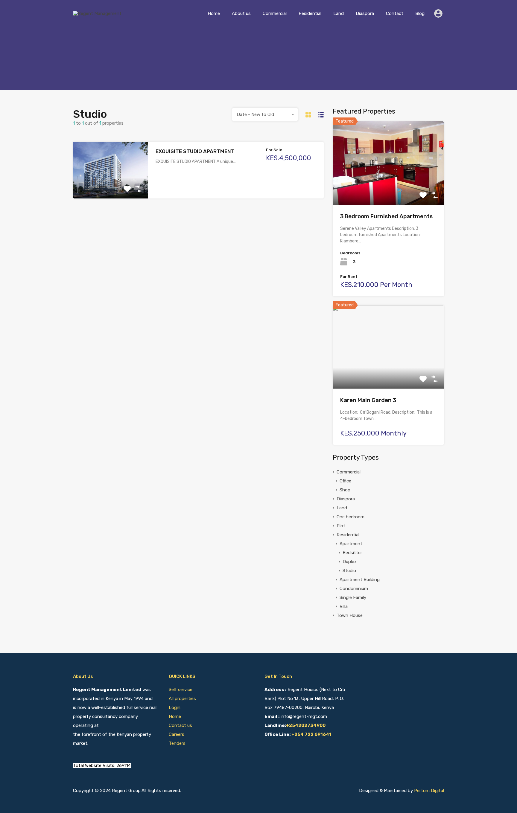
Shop (345, 490)
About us (241, 13)
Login (174, 707)
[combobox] (265, 114)
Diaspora (365, 13)
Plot (341, 525)
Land (338, 13)
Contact (394, 13)
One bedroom (350, 516)
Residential (310, 13)
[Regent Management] (97, 13)
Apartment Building (360, 579)
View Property (110, 187)
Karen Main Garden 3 (368, 400)
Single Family (353, 597)
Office (345, 481)
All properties (182, 698)
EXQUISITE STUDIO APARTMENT (195, 151)
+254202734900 (306, 725)
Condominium (354, 588)
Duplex (350, 561)
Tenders (177, 743)
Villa (344, 606)
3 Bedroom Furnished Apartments (386, 216)
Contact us (180, 725)
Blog (420, 13)
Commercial (275, 13)
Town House (350, 615)
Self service (181, 689)
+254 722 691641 (311, 734)
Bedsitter (352, 552)
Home (214, 13)
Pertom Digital (429, 790)
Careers (176, 734)
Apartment (351, 543)
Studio (349, 570)
